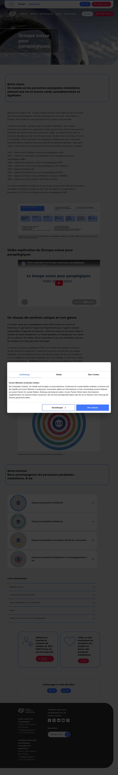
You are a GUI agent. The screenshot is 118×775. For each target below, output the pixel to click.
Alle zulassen (92, 408)
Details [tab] (59, 375)
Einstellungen (57, 408)
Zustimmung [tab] (24, 375)
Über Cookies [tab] (93, 375)
